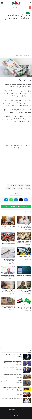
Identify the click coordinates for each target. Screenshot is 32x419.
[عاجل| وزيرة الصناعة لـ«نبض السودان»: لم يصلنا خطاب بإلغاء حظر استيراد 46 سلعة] (24, 220)
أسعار (27, 185)
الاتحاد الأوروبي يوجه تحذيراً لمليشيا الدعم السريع (11, 380)
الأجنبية (21, 185)
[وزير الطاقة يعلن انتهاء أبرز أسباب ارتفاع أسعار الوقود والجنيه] (8, 270)
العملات (27, 188)
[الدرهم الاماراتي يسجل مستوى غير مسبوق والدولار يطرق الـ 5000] (24, 236)
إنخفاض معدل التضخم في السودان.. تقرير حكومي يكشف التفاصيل (9, 261)
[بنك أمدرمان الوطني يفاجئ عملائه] (24, 270)
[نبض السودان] (16, 3)
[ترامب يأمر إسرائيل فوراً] (27, 394)
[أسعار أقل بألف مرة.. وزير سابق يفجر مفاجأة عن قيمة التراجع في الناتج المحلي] (8, 285)
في (13, 188)
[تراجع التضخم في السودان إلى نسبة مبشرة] (24, 251)
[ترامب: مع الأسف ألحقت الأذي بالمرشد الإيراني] (27, 370)
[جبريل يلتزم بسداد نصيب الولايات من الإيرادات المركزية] (24, 285)
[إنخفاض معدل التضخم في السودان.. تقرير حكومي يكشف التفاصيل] (8, 252)
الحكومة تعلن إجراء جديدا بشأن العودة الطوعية (12, 398)
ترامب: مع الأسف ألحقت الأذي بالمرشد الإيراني (19, 7)
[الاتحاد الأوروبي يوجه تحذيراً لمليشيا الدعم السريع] (27, 383)
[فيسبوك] (26, 199)
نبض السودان (26, 55)
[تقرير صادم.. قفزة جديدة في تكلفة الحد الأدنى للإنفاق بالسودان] (8, 301)
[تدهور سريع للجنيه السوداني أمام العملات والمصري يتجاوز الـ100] (8, 220)
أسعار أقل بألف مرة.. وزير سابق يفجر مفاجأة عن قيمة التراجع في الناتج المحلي (8, 291)
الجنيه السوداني (12, 185)
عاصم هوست (14, 412)
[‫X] (21, 199)
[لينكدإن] (16, 199)
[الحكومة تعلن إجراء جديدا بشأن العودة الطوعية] (27, 400)
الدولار (10, 91)
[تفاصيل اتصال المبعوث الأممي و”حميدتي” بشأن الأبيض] (27, 357)
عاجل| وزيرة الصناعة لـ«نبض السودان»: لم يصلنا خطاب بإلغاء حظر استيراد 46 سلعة (24, 226)
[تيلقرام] (6, 199)
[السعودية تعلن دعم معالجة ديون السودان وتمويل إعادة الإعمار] (24, 301)
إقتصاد (28, 12)
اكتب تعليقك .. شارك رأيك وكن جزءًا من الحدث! (16, 206)
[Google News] (16, 194)
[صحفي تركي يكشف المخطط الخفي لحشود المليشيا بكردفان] (27, 376)
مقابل (8, 188)
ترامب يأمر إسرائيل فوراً (17, 393)
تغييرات (20, 188)
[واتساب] (11, 199)
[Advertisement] (16, 37)
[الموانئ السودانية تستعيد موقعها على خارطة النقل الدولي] (8, 236)
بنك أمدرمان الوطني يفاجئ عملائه (24, 275)
